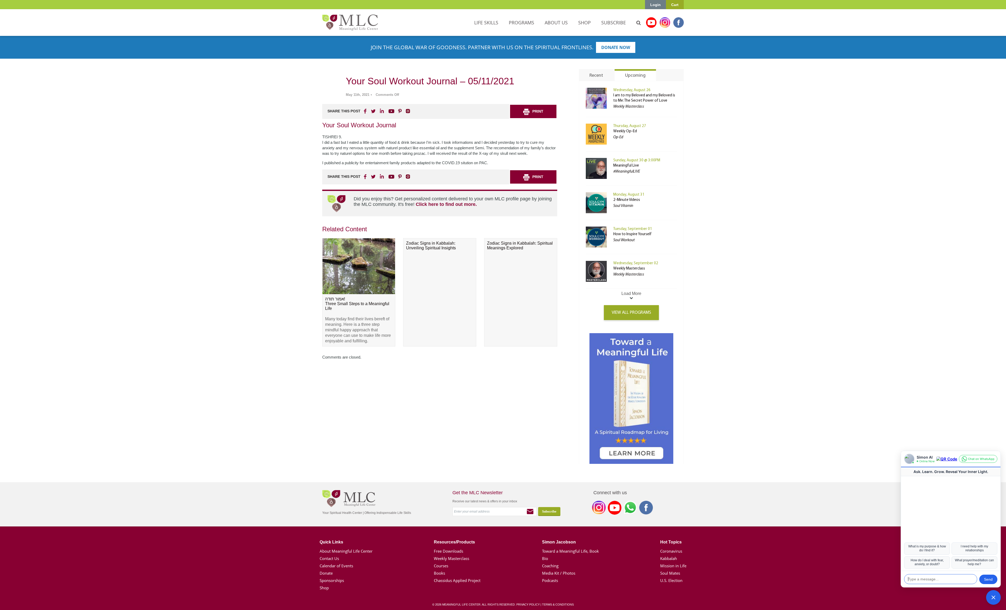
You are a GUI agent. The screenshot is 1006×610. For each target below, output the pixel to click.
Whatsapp (630, 508)
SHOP (584, 22)
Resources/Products (454, 542)
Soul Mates (670, 573)
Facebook (678, 22)
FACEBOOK (365, 111)
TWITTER (373, 111)
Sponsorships (332, 580)
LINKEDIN (381, 111)
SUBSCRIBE (613, 22)
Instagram (665, 22)
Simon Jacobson (559, 542)
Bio (545, 558)
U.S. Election (671, 580)
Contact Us (329, 558)
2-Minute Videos (626, 200)
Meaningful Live (626, 166)
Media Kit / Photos (558, 573)
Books (439, 573)
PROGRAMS (521, 22)
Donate (326, 573)
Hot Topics (671, 542)
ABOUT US (556, 22)
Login (655, 5)
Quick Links (331, 542)
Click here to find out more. (446, 204)
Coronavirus (671, 551)
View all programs (631, 312)
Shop (324, 587)
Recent (596, 75)
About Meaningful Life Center (346, 551)
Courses (441, 565)
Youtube (651, 22)
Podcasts (550, 580)
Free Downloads (448, 551)
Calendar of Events (336, 565)
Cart (675, 5)
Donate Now (615, 47)
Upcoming (635, 75)
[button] (993, 597)
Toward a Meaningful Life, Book (570, 551)
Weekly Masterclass (629, 269)
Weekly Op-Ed (625, 131)
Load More (631, 293)
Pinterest (399, 111)
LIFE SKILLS (486, 22)
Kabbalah (668, 558)
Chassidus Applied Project (457, 580)
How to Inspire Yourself (632, 234)
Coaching (550, 565)
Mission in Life (673, 565)
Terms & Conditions (558, 604)
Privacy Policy (528, 604)
